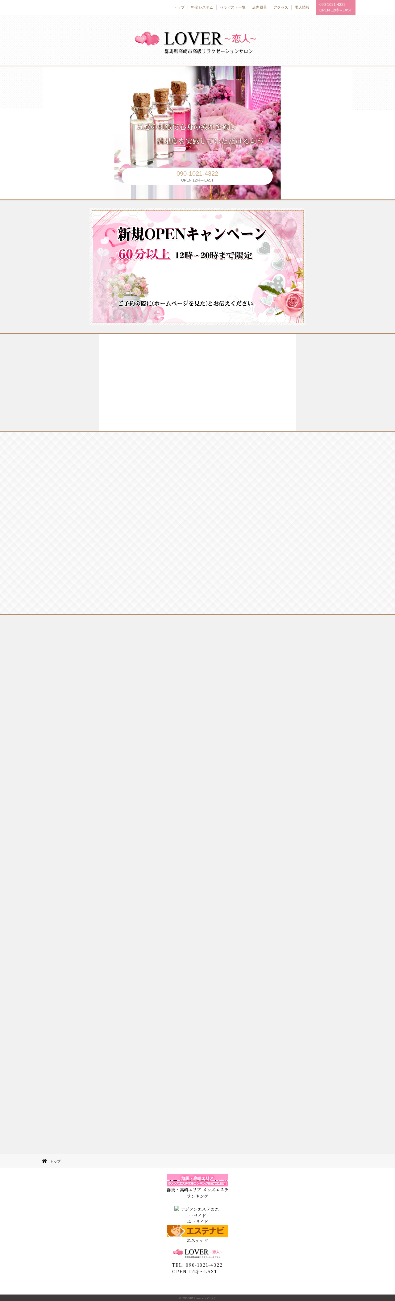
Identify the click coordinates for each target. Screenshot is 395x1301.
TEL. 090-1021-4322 (197, 1265)
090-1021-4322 (332, 4)
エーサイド (197, 1221)
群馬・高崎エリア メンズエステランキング (197, 1192)
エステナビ (197, 1240)
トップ (55, 1161)
